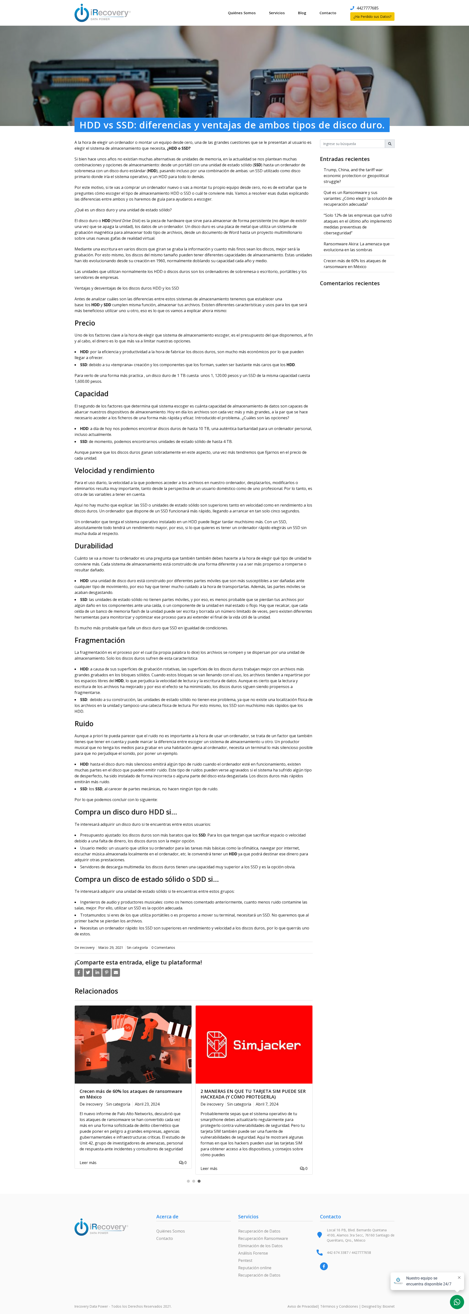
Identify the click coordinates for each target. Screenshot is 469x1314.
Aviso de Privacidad (303, 1306)
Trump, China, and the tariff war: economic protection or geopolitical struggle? (356, 175)
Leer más (88, 1162)
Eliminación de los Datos (260, 1245)
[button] (188, 1181)
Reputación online (254, 1267)
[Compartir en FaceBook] (79, 972)
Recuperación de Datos (259, 1231)
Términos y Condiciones (339, 1306)
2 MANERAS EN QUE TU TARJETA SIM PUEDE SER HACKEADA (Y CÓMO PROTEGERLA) (253, 1094)
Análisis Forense (253, 1253)
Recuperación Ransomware (263, 1238)
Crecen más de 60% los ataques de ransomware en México (131, 1094)
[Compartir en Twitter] (88, 972)
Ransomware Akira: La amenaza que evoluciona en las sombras (357, 246)
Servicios (277, 12)
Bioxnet (388, 1306)
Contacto (328, 12)
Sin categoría (137, 947)
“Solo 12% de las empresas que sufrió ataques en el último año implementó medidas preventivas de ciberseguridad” (358, 224)
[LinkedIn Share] (97, 972)
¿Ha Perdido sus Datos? (372, 16)
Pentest (245, 1260)
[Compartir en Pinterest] (106, 972)
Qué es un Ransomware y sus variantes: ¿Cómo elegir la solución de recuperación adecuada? (358, 198)
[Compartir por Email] (116, 972)
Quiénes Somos (242, 12)
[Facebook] (324, 1266)
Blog (302, 12)
